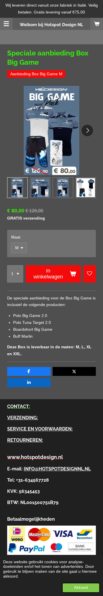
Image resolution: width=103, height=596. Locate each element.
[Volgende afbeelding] (87, 130)
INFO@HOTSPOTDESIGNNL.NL (57, 469)
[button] (17, 187)
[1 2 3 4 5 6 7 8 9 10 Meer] (15, 273)
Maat (15, 237)
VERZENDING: (22, 417)
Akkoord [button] (81, 588)
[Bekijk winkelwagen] (96, 24)
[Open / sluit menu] (6, 24)
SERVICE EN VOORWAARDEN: (40, 429)
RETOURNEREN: (25, 440)
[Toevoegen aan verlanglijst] (89, 273)
